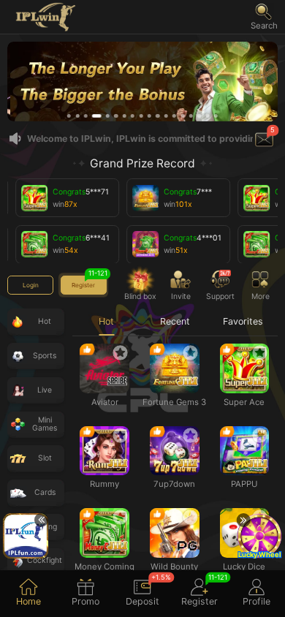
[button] (264, 17)
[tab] (28, 593)
